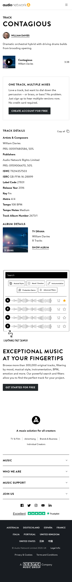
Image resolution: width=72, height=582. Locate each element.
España (48, 527)
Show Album (40, 247)
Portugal (30, 534)
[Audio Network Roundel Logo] (36, 420)
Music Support (14, 483)
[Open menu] (66, 5)
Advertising (30, 438)
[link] (16, 5)
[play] (9, 61)
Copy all (61, 131)
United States (27, 541)
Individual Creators (36, 444)
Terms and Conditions (47, 554)
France (61, 527)
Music (7, 460)
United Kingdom (49, 534)
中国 (50, 541)
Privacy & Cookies (23, 554)
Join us (8, 494)
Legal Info (55, 547)
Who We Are (12, 471)
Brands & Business (48, 438)
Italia (16, 534)
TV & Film (15, 438)
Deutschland (31, 527)
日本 (41, 541)
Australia (13, 527)
